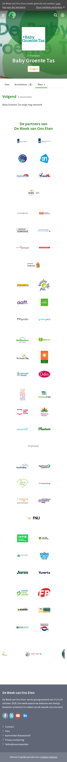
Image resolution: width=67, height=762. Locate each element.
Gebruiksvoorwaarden (16, 744)
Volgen (33, 68)
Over (7, 84)
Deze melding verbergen (49, 7)
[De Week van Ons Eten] (12, 15)
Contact (9, 726)
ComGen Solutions (48, 757)
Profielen (35, 55)
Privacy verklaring (14, 739)
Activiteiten (23, 84)
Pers (7, 731)
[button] (55, 15)
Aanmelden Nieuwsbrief (18, 735)
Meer (40, 84)
